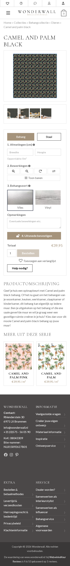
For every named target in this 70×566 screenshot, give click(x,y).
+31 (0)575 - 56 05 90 (17, 432)
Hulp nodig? (20, 268)
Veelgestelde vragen (48, 414)
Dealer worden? (45, 489)
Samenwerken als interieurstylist (46, 498)
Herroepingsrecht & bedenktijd (16, 514)
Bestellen (28, 253)
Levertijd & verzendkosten (13, 503)
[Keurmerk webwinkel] (12, 467)
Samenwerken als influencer (46, 510)
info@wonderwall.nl (16, 427)
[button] (37, 261)
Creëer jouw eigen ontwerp (47, 423)
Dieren (55, 22)
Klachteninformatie (15, 530)
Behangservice (45, 519)
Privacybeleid (12, 523)
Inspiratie (41, 438)
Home (7, 22)
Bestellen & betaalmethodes (14, 492)
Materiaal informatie (48, 432)
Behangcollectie (39, 22)
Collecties (20, 22)
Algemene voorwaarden (44, 528)
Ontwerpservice (46, 445)
